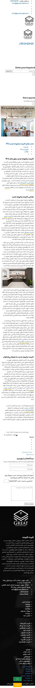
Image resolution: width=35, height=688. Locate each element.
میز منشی (27, 656)
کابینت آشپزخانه (25, 623)
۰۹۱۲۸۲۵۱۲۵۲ (29, 410)
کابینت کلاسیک (24, 341)
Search (8, 71)
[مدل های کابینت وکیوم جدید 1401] (17, 127)
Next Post (30, 454)
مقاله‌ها (27, 609)
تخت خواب (26, 652)
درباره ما (27, 613)
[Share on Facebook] (29, 440)
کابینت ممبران (29, 232)
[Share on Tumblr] (29, 447)
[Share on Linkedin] (29, 444)
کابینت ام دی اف (25, 626)
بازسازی (28, 649)
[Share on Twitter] (29, 442)
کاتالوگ (27, 606)
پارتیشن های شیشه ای (23, 659)
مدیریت (26, 147)
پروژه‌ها (27, 604)
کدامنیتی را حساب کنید (24, 481)
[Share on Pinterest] (29, 449)
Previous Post (27, 452)
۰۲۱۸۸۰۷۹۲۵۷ (24, 594)
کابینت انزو (26, 630)
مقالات (28, 114)
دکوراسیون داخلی (24, 661)
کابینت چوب (26, 637)
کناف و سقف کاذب (24, 663)
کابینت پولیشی (25, 635)
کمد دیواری (26, 654)
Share (31, 437)
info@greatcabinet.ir (20, 3)
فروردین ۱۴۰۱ (24, 149)
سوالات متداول (25, 611)
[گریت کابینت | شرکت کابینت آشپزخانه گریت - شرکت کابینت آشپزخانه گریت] (29, 21)
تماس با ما (27, 616)
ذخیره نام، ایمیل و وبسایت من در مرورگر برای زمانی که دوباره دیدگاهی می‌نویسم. (19, 476)
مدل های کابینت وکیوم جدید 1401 (20, 143)
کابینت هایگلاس (25, 628)
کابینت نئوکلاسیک (24, 642)
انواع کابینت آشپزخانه (27, 183)
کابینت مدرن (8, 216)
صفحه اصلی (26, 602)
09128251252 (26, 44)
